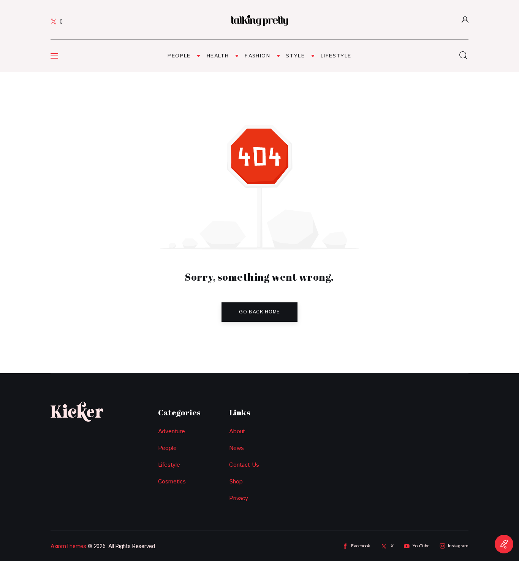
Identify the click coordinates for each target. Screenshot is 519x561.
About (237, 431)
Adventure (171, 431)
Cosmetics (172, 481)
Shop (235, 481)
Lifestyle (169, 465)
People (167, 448)
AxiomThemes (68, 546)
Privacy (238, 498)
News (236, 448)
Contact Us (244, 465)
